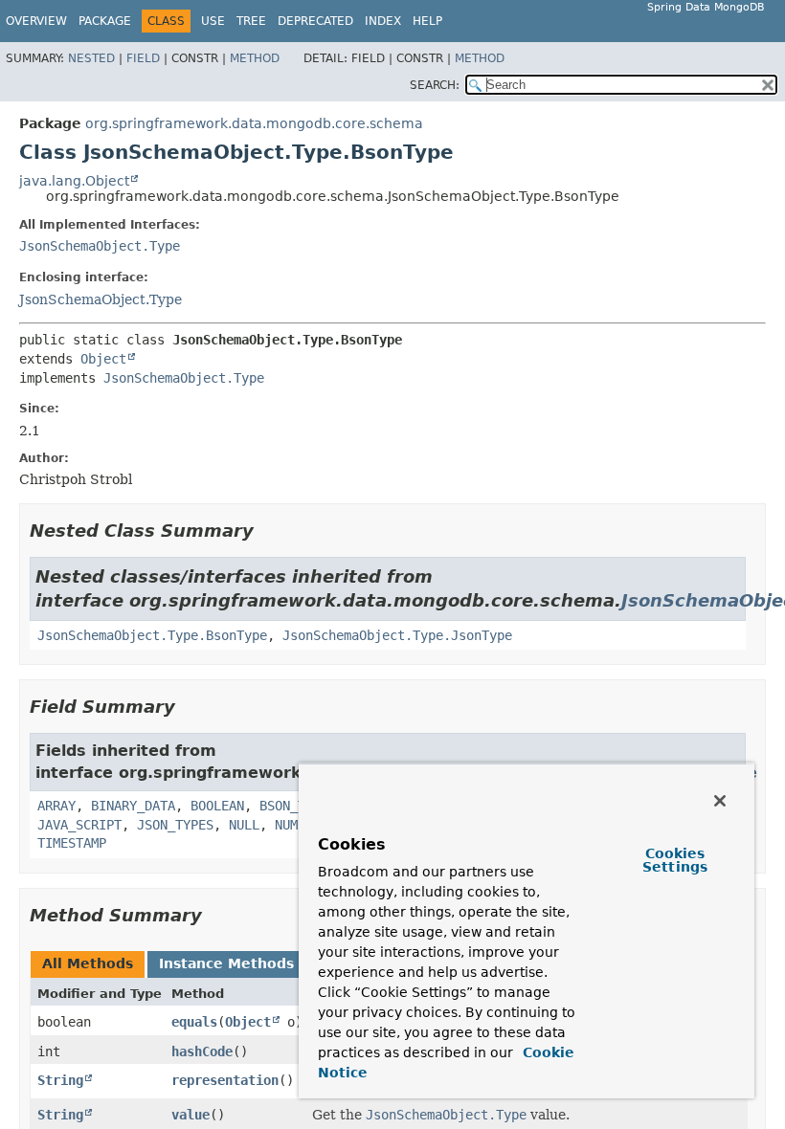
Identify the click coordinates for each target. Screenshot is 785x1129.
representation (225, 1080)
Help (427, 21)
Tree (251, 21)
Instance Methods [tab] (226, 963)
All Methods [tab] (87, 963)
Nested (91, 58)
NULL (244, 824)
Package (104, 21)
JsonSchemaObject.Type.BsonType (152, 635)
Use (213, 21)
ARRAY (56, 805)
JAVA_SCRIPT (79, 824)
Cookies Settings (674, 860)
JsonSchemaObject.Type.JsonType (397, 635)
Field (143, 58)
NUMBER (298, 824)
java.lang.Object (74, 180)
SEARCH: (435, 85)
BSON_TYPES (297, 805)
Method (255, 58)
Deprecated (315, 21)
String (60, 1080)
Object (103, 358)
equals (194, 1021)
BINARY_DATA (133, 805)
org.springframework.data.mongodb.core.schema (254, 123)
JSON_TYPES (175, 824)
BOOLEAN (217, 805)
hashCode (202, 1051)
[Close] (720, 801)
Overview (36, 21)
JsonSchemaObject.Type (99, 246)
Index (383, 21)
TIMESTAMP (71, 843)
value (190, 1114)
